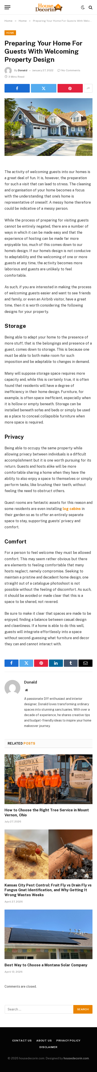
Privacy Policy (68, 1040)
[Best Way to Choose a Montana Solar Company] (48, 934)
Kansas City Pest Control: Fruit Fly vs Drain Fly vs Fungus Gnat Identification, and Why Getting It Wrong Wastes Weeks (48, 890)
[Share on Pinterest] (70, 88)
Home (10, 32)
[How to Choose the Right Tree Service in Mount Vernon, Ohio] (48, 779)
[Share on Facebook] (17, 88)
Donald (22, 70)
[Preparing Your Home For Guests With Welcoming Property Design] (48, 127)
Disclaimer (48, 1047)
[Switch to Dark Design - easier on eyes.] (83, 7)
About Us (44, 1040)
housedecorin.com (76, 1058)
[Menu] (7, 7)
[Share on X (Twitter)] (43, 88)
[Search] (90, 7)
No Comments (70, 70)
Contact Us (22, 1040)
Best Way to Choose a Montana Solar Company (46, 965)
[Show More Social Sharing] (88, 88)
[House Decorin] (48, 7)
